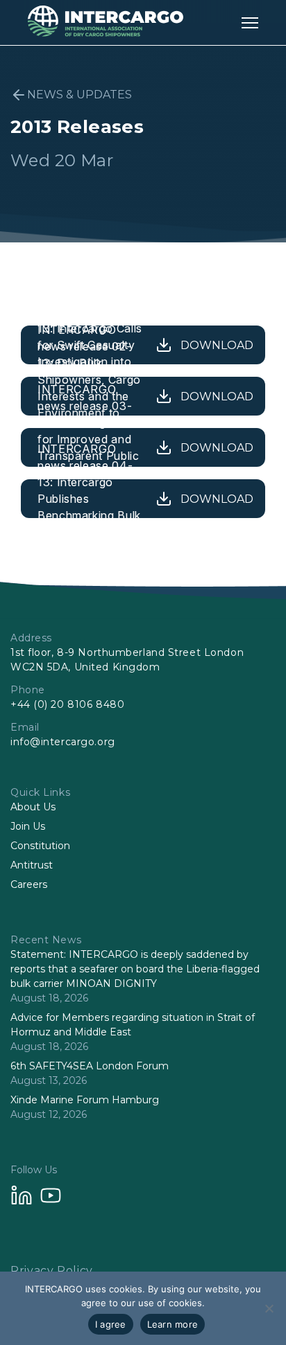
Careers (28, 884)
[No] (269, 1308)
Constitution (40, 845)
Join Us (27, 826)
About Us (33, 807)
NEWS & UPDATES (79, 94)
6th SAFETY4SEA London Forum (89, 1066)
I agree (110, 1324)
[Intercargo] (105, 32)
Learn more (173, 1324)
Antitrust (31, 865)
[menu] (250, 22)
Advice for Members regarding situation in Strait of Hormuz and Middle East (132, 1024)
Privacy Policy (51, 1270)
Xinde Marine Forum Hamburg (84, 1100)
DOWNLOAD (216, 345)
